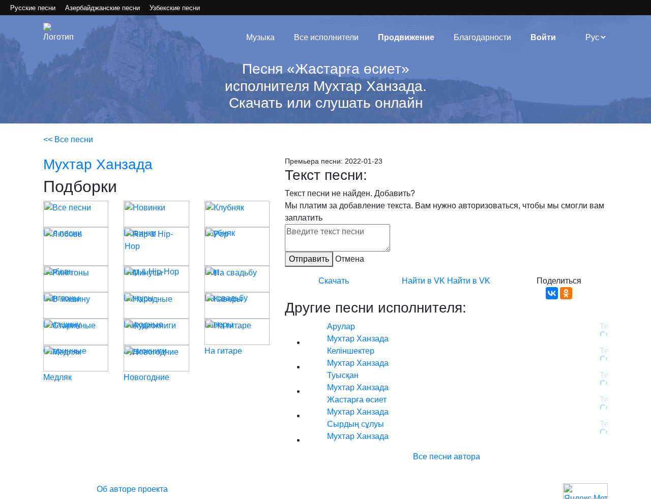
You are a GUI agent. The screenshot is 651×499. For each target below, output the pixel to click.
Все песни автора (446, 456)
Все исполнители (326, 37)
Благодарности (482, 37)
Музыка (260, 37)
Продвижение (406, 37)
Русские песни (32, 8)
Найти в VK (423, 280)
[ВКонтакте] (552, 293)
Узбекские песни (175, 8)
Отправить (309, 259)
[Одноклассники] (566, 293)
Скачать (333, 280)
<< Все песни (68, 139)
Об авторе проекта (132, 489)
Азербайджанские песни (102, 8)
